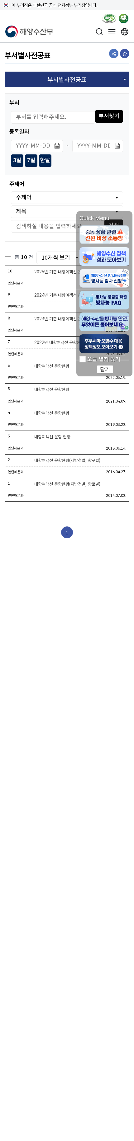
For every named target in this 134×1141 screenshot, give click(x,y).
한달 (45, 160)
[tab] (67, 79)
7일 (31, 160)
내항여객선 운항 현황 (52, 436)
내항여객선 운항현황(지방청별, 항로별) (67, 460)
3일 (17, 160)
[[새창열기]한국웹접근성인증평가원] (109, 20)
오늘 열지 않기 (103, 359)
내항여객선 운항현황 (51, 389)
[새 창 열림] (124, 31)
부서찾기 (109, 116)
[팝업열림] (126, 20)
